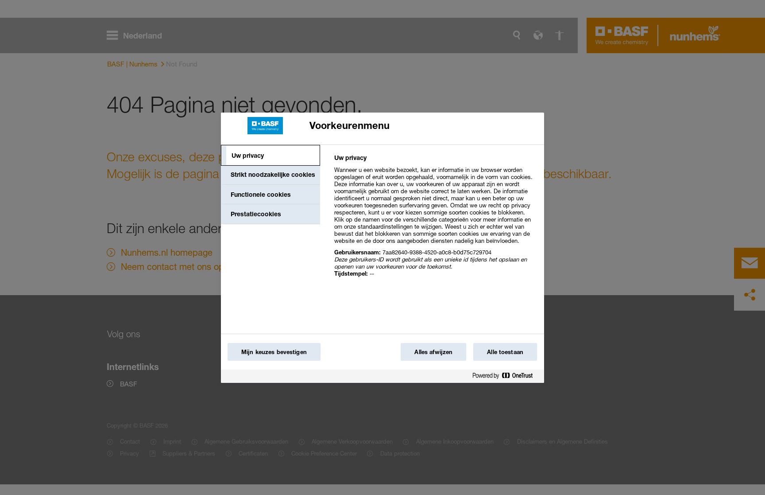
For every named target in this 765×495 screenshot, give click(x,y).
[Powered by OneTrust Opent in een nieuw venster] (506, 377)
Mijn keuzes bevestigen (274, 351)
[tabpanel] (435, 220)
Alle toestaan (505, 351)
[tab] (270, 155)
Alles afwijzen (433, 351)
